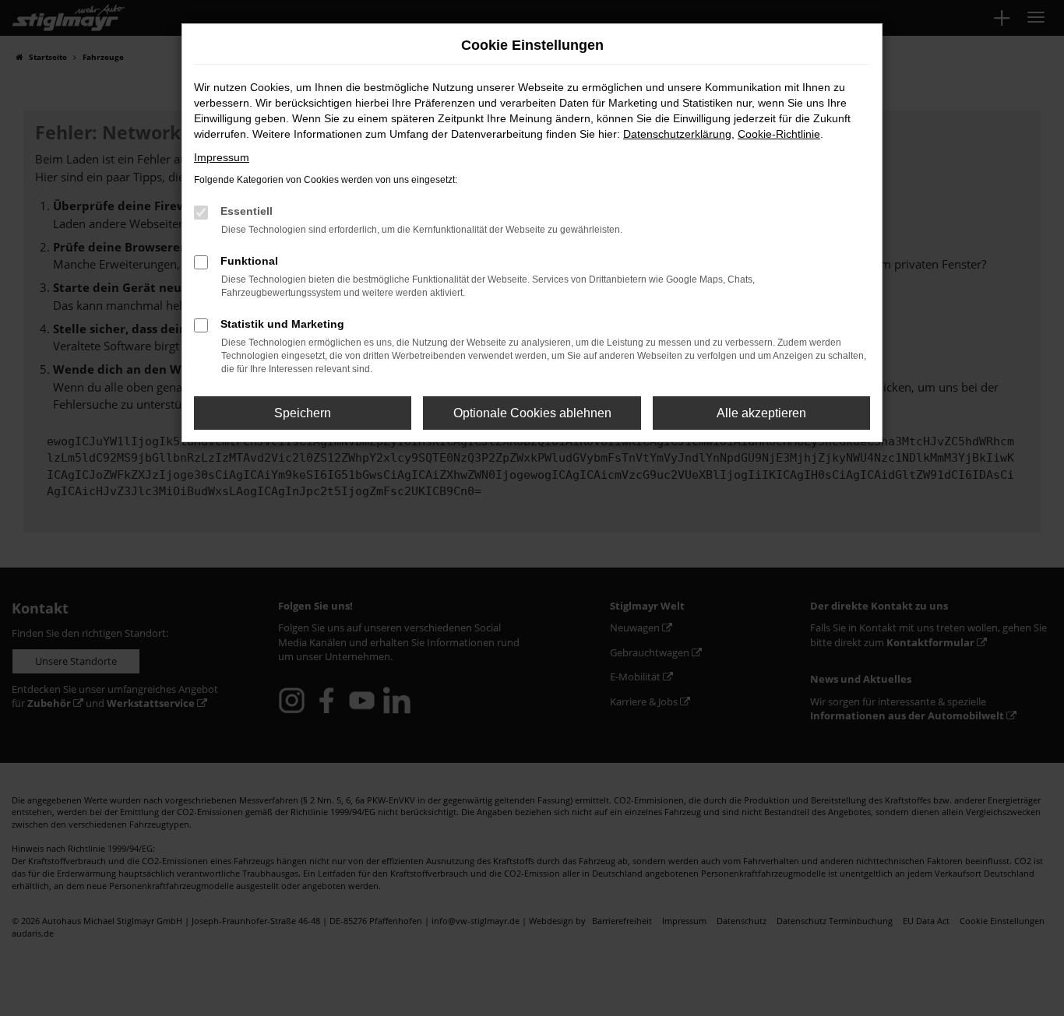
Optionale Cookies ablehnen (532, 413)
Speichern (302, 413)
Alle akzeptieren (761, 413)
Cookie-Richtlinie (779, 134)
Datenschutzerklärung (677, 134)
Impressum (221, 157)
